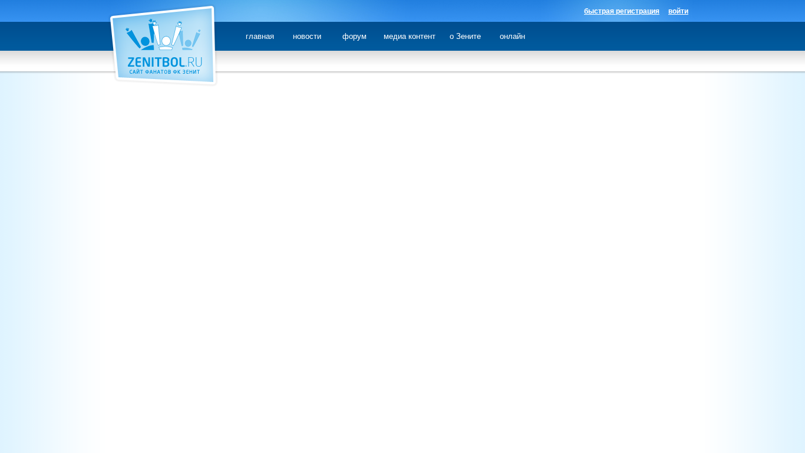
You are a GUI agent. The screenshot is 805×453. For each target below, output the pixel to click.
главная (260, 36)
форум (354, 36)
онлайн (512, 36)
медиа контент (410, 36)
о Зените (465, 36)
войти (678, 11)
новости (307, 36)
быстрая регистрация (621, 11)
